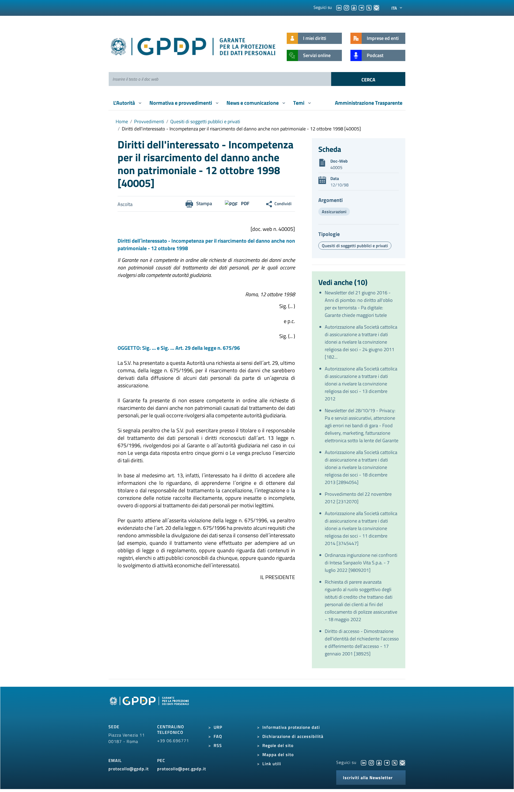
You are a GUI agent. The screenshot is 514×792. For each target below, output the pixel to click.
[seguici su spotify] (376, 7)
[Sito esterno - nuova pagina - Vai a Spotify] (402, 762)
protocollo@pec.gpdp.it (181, 768)
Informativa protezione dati (291, 727)
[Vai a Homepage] (149, 707)
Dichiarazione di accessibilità (292, 736)
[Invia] (368, 79)
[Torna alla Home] (193, 45)
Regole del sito (277, 745)
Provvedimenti (149, 121)
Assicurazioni (334, 211)
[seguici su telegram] (361, 7)
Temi (299, 103)
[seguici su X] (369, 7)
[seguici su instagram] (346, 7)
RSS (218, 745)
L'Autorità (124, 103)
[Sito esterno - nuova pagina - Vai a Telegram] (387, 762)
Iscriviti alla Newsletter (368, 777)
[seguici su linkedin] (339, 7)
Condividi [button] (283, 203)
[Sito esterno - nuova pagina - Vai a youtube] (379, 762)
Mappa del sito (278, 754)
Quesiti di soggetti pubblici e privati (205, 121)
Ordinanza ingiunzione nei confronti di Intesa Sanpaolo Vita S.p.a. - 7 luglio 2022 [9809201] (361, 562)
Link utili (271, 763)
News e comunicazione (253, 103)
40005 (336, 167)
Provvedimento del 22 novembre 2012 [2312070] (358, 497)
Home (122, 121)
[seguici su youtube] (354, 7)
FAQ (218, 736)
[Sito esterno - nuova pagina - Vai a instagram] (371, 762)
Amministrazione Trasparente (368, 103)
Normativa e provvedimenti (181, 103)
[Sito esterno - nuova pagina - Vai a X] (394, 762)
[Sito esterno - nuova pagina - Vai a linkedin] (363, 762)
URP (218, 727)
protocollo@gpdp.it (128, 768)
